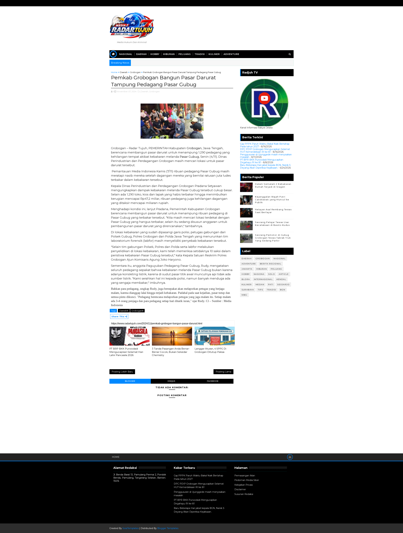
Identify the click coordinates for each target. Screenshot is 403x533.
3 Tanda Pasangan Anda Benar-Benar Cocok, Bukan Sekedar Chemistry (171, 352)
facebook (212, 381)
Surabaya (248, 289)
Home (114, 72)
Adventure (231, 54)
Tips (260, 289)
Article (284, 274)
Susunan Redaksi (243, 494)
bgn (282, 289)
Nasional (125, 54)
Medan (260, 284)
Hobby (154, 54)
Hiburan (169, 54)
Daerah (141, 54)
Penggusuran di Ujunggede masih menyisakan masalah (266, 156)
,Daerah (144, 91)
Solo (271, 274)
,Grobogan (154, 91)
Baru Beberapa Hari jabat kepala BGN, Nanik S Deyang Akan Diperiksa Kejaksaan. (265, 166)
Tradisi (200, 54)
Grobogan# (137, 310)
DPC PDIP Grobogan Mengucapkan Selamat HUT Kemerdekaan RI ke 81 (265, 150)
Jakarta (247, 269)
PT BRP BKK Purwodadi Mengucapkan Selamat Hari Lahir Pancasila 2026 (126, 352)
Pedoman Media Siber (246, 480)
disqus (171, 381)
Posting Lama (223, 371)
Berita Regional (270, 263)
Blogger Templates (167, 528)
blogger (130, 381)
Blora (246, 279)
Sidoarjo (283, 284)
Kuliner (214, 54)
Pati (270, 284)
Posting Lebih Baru (122, 371)
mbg (244, 295)
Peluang (185, 54)
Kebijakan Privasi (243, 484)
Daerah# (124, 310)
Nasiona (259, 274)
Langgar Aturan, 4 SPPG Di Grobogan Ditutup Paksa (210, 350)
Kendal (281, 279)
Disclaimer (240, 489)
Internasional (263, 279)
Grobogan (135, 72)
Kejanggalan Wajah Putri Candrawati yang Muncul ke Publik (272, 199)
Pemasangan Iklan (244, 475)
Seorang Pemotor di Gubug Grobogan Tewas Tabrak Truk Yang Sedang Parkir (273, 238)
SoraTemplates (130, 528)
